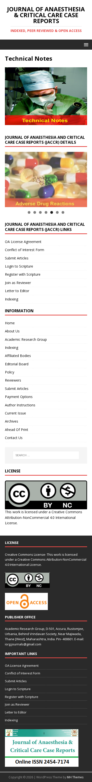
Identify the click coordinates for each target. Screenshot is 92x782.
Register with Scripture (22, 274)
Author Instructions (20, 405)
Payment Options (19, 396)
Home (10, 323)
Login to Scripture (19, 266)
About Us (12, 331)
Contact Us (14, 437)
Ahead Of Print (16, 429)
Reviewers (13, 380)
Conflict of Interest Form (24, 249)
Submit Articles (16, 258)
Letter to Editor (17, 290)
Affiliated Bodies (18, 355)
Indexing (11, 299)
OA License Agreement (23, 241)
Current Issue (15, 413)
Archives (11, 421)
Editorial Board (16, 364)
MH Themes (75, 777)
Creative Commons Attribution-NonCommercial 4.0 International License (43, 517)
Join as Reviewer (18, 282)
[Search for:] (46, 455)
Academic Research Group (26, 339)
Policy (9, 372)
